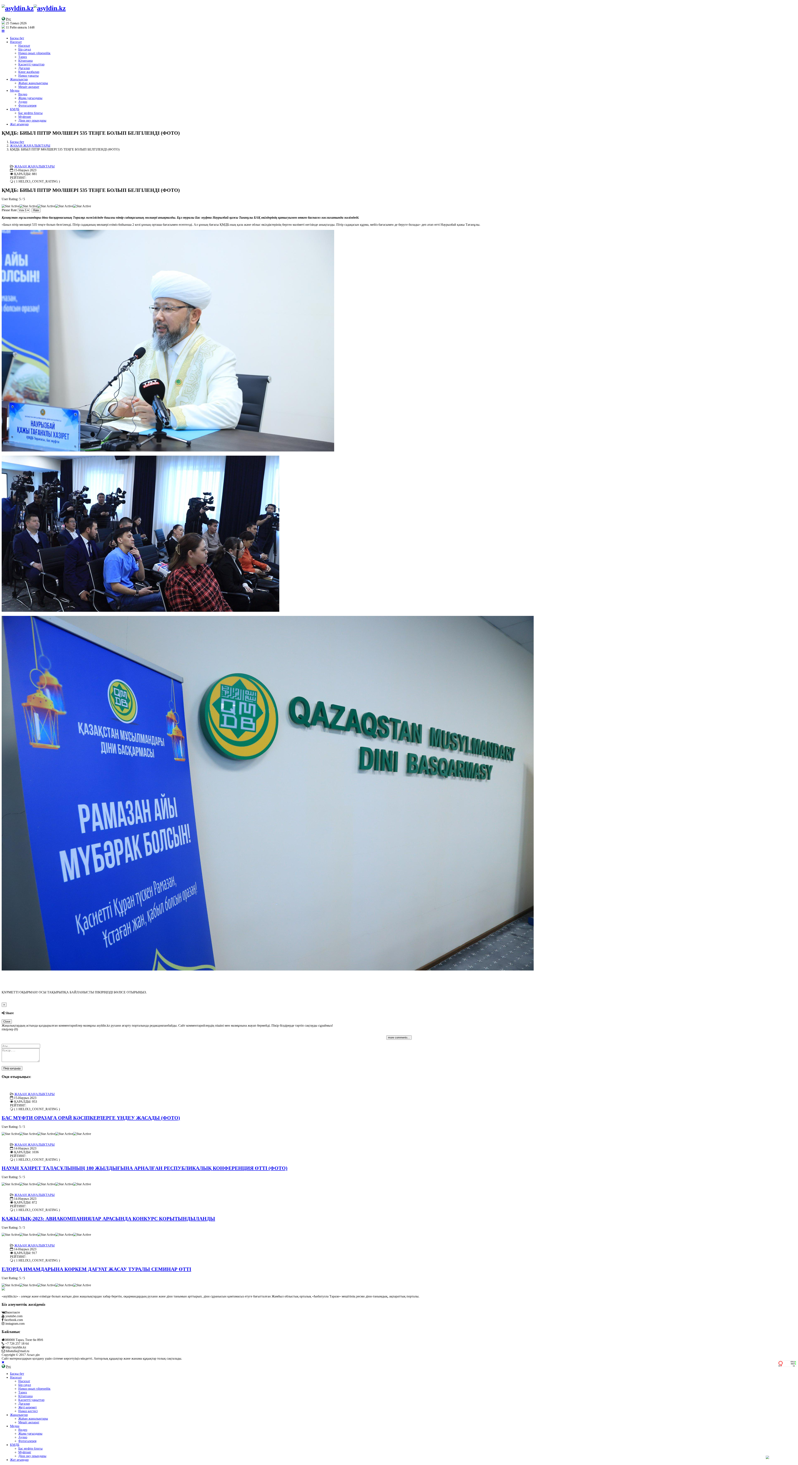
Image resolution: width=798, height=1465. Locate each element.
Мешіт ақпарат (28, 87)
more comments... (399, 1037)
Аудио (22, 102)
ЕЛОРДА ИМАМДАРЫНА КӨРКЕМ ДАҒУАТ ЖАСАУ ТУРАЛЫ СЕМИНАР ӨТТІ (96, 1269)
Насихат (16, 42)
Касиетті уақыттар (31, 64)
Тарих (22, 57)
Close (6, 1021)
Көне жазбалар (28, 72)
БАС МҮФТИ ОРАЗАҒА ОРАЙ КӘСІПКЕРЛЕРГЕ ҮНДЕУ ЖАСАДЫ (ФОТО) (91, 1118)
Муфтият (24, 116)
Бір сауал (24, 49)
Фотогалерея (27, 105)
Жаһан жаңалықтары (33, 83)
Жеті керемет (27, 1407)
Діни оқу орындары (32, 120)
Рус (8, 19)
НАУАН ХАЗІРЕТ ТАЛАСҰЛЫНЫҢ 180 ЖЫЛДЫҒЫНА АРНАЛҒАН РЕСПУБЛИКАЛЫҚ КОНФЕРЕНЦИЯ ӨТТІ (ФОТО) (144, 1168)
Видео (22, 94)
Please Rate (9, 210)
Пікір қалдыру (12, 1068)
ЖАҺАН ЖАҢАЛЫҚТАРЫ (30, 145)
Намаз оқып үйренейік (34, 53)
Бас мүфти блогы (30, 113)
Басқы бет (17, 38)
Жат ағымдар (19, 124)
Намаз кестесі (28, 1411)
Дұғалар (24, 68)
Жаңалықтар (19, 79)
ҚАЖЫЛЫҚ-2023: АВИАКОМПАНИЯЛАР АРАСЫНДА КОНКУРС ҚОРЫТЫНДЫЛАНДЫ (108, 1218)
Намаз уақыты (28, 75)
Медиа (14, 90)
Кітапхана (25, 60)
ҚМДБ (14, 109)
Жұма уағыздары (30, 98)
